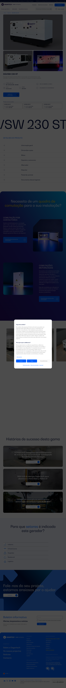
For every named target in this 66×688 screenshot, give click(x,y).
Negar (32, 361)
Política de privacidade (34, 365)
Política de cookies (26, 365)
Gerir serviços (19, 356)
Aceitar (21, 361)
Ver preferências (43, 361)
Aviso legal (41, 365)
